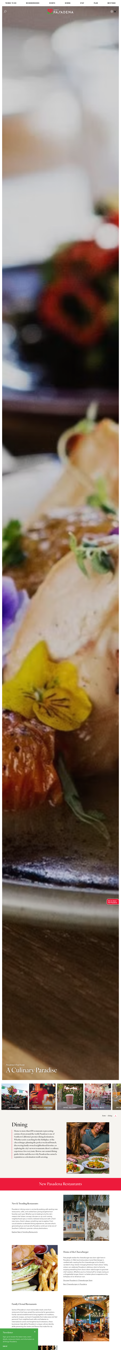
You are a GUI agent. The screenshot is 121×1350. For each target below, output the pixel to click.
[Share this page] (115, 1115)
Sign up (5, 1346)
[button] (112, 901)
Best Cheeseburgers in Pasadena (75, 1284)
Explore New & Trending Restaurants (25, 1232)
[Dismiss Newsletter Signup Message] (35, 1332)
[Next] (117, 1097)
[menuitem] (11, 3)
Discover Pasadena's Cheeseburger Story (77, 1280)
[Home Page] (60, 11)
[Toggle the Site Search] (5, 11)
